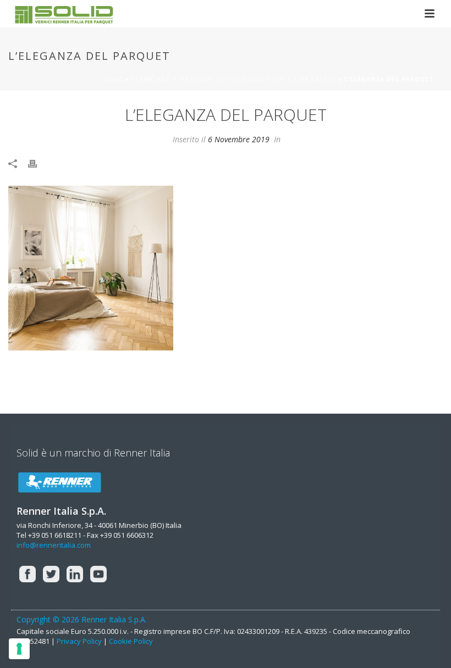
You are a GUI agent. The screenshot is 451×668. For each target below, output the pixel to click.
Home (113, 79)
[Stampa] (38, 163)
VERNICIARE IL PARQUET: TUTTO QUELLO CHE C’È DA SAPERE (233, 79)
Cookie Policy (131, 641)
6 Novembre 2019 (239, 139)
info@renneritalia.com (53, 545)
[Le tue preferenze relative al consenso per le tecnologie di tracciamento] (19, 648)
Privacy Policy (79, 641)
